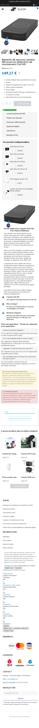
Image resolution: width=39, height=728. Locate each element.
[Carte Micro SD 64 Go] (7, 156)
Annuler (6, 626)
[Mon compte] (33, 9)
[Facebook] (13, 721)
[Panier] (36, 9)
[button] (3, 32)
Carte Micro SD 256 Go (17, 169)
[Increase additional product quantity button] (15, 150)
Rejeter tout (9, 568)
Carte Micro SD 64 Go (17, 154)
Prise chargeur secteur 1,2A (19, 179)
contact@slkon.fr (12, 679)
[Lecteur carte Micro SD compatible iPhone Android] (7, 192)
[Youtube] (22, 721)
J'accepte (18, 568)
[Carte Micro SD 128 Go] (7, 164)
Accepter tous (8, 631)
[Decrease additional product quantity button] (15, 151)
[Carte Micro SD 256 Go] (7, 171)
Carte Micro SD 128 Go (17, 162)
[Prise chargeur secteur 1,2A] (7, 181)
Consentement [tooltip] (8, 574)
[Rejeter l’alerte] (36, 371)
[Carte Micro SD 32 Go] (7, 149)
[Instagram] (17, 721)
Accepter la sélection (21, 628)
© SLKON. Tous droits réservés (19, 717)
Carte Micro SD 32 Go (17, 147)
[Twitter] (26, 721)
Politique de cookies (11, 566)
